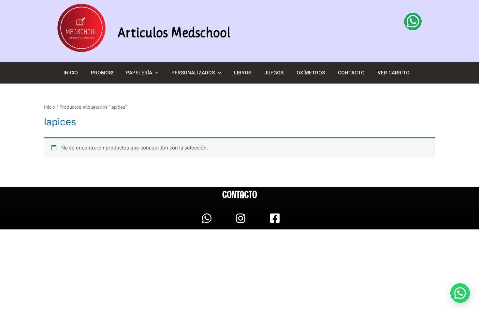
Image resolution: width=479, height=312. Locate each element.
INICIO (71, 73)
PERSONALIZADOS (193, 73)
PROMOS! (102, 73)
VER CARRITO (394, 73)
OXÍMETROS (311, 73)
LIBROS (242, 73)
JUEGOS (273, 73)
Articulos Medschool (174, 32)
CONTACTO (351, 73)
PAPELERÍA (139, 73)
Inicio (49, 107)
